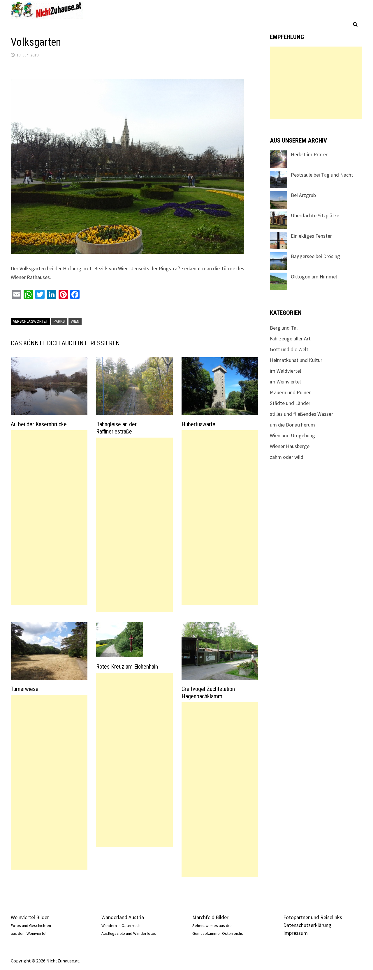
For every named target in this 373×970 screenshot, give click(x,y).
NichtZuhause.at (62, 961)
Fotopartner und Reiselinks (312, 917)
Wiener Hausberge (289, 446)
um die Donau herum (292, 424)
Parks (59, 321)
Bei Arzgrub (303, 195)
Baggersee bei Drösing (315, 256)
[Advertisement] (49, 517)
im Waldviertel (285, 370)
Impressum (295, 933)
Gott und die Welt (289, 349)
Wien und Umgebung (292, 435)
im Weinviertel (285, 381)
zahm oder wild (286, 457)
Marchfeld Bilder (210, 917)
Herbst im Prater (309, 154)
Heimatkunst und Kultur (296, 360)
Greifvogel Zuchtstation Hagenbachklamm (208, 692)
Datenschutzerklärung (307, 925)
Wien (75, 321)
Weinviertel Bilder (30, 917)
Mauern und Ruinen (291, 392)
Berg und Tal (284, 327)
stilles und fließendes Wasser (301, 414)
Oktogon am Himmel (314, 276)
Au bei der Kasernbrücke (39, 424)
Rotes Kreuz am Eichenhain (127, 666)
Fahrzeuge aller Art (290, 338)
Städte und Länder (290, 403)
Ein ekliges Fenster (311, 235)
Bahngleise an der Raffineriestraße (116, 428)
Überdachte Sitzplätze (315, 215)
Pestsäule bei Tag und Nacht (322, 174)
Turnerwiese (24, 688)
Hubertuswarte (198, 424)
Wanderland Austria (122, 917)
